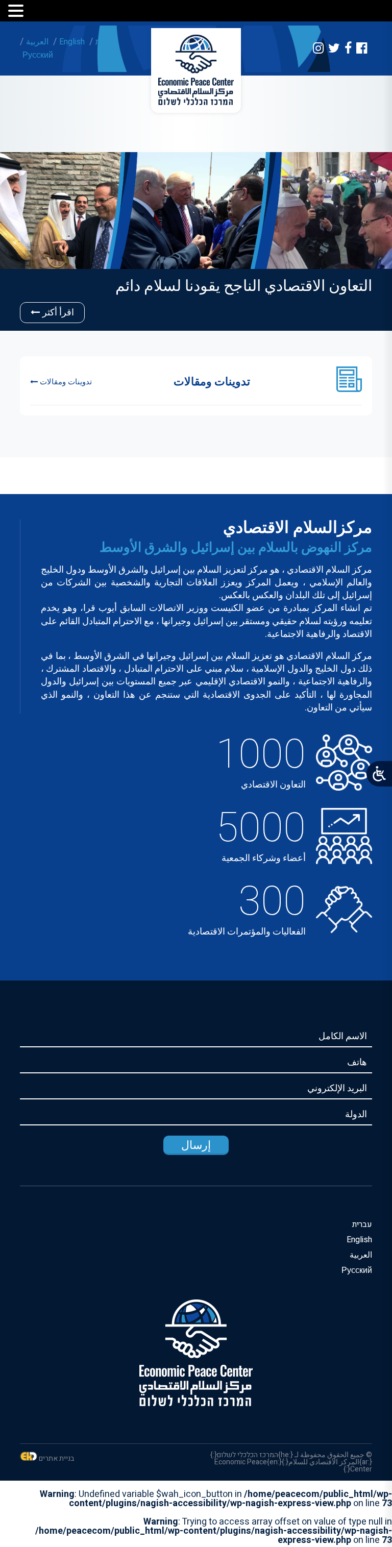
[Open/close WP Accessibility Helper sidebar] (379, 774)
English (72, 42)
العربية (37, 42)
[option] (196, 241)
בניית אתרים (56, 1458)
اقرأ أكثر (58, 313)
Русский (37, 55)
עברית (105, 42)
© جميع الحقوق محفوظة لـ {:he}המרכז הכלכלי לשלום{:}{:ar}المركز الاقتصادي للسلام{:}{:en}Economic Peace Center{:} (291, 1462)
